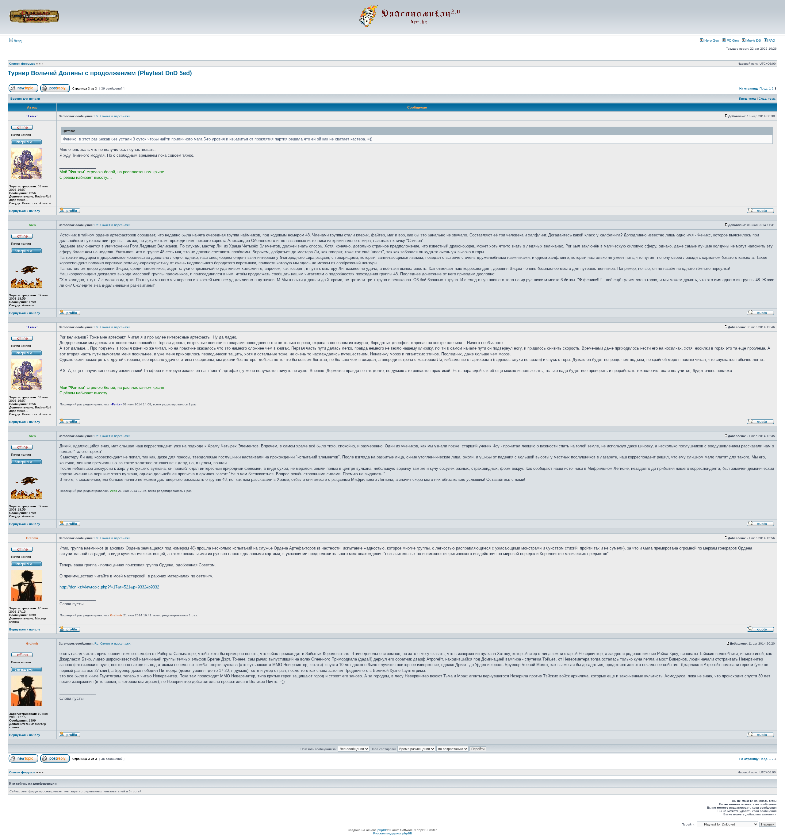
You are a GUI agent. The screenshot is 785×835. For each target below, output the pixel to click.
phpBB (382, 830)
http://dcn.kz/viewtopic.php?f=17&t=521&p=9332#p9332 (109, 587)
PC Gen (733, 40)
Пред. (764, 88)
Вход (17, 41)
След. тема (767, 98)
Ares (113, 490)
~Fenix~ (116, 404)
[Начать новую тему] (23, 91)
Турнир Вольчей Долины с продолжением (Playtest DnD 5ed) (100, 73)
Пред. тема (747, 98)
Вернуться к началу (24, 211)
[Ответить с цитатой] (760, 212)
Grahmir (116, 615)
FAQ (771, 40)
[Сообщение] (726, 116)
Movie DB (753, 40)
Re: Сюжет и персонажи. (112, 116)
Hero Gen (711, 40)
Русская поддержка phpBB (392, 833)
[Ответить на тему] (55, 91)
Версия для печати (25, 98)
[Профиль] (70, 212)
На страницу (749, 88)
